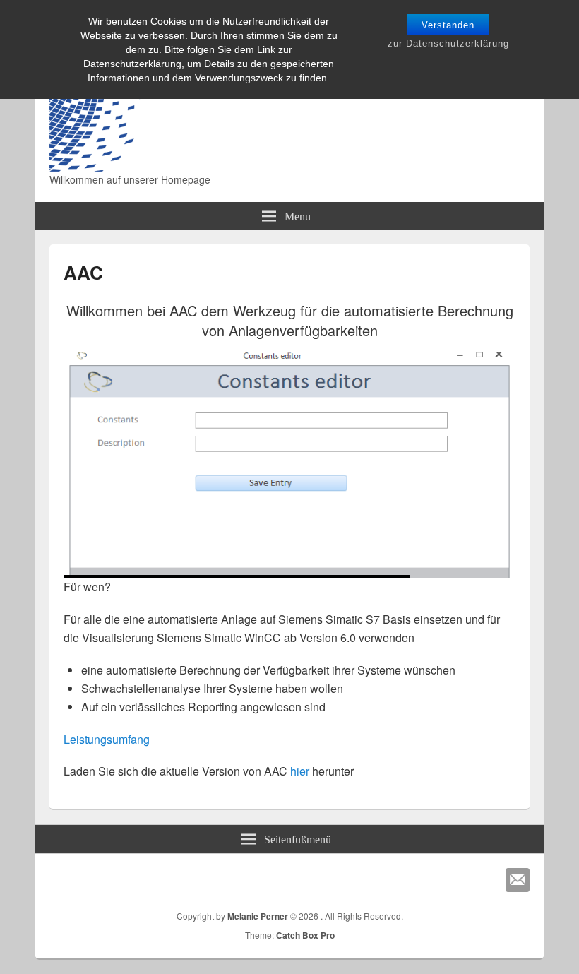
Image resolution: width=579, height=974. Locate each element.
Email (518, 880)
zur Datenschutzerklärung (448, 43)
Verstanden (448, 25)
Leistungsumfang (107, 739)
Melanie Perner (257, 916)
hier (299, 771)
